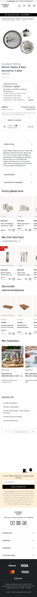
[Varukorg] (29, 5)
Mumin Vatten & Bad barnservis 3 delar (13, 20)
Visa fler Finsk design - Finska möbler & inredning (16, 412)
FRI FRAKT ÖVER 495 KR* (20, 1)
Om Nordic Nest (9, 555)
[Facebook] (13, 522)
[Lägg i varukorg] (13, 230)
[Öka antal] (9, 432)
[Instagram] (18, 522)
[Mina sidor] (19, 5)
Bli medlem (31, 99)
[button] (5, 77)
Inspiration (7, 548)
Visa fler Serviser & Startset (12, 417)
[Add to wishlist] (9, 230)
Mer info (31, 126)
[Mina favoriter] (24, 5)
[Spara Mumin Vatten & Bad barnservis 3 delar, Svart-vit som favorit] (33, 432)
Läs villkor (28, 504)
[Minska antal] (3, 432)
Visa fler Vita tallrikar (10, 403)
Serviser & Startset (27, 19)
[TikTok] (24, 522)
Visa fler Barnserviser (10, 420)
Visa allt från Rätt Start (9, 241)
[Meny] (34, 5)
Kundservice (7, 533)
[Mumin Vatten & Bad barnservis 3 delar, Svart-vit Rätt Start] (18, 41)
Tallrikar (17, 19)
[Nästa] (33, 42)
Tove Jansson (6, 64)
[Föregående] (4, 42)
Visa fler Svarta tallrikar (11, 407)
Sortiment (6, 540)
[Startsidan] (5, 5)
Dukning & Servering (8, 19)
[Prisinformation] (10, 107)
